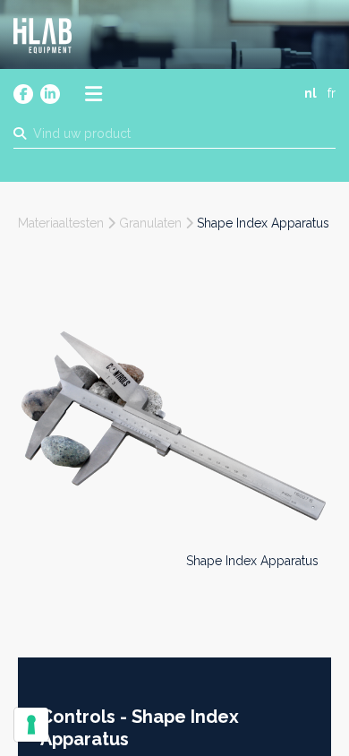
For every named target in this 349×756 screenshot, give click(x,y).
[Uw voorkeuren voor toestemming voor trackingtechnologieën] (31, 725)
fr (332, 93)
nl (310, 93)
